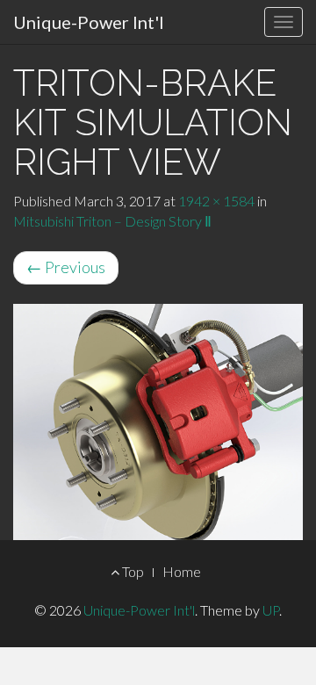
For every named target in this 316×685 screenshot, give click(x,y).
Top (131, 571)
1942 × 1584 (216, 200)
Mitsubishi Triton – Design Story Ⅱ (112, 221)
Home (181, 571)
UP (270, 610)
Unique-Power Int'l (88, 21)
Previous (65, 267)
